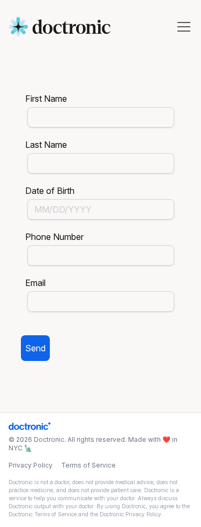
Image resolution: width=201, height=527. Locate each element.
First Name (46, 98)
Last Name (46, 144)
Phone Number (54, 236)
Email (35, 282)
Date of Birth (50, 190)
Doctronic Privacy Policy (130, 514)
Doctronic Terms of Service (43, 514)
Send (35, 348)
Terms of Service (88, 465)
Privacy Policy (31, 465)
